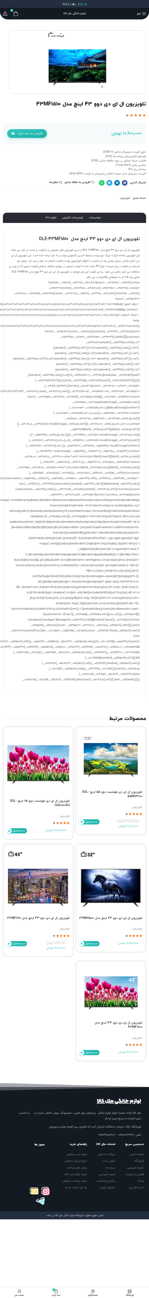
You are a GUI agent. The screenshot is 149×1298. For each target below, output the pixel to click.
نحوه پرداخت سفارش (74, 1181)
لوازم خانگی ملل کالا (119, 1101)
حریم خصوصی (107, 1174)
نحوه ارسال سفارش (76, 1161)
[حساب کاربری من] (5, 13)
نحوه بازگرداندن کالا (75, 1174)
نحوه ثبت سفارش (76, 1154)
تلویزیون (125, 198)
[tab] (95, 218)
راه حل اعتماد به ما (76, 1187)
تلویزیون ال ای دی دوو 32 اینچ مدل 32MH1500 (110, 918)
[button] (27, 133)
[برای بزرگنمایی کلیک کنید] (102, 87)
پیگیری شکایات (106, 1181)
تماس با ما (109, 1161)
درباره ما (110, 1168)
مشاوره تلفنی (107, 1187)
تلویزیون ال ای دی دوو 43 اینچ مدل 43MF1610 (38, 918)
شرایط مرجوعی (135, 1168)
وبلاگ (140, 1181)
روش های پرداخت (76, 1168)
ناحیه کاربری (136, 1187)
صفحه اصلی (137, 1154)
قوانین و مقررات (134, 1174)
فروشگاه (139, 1161)
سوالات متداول (106, 1154)
